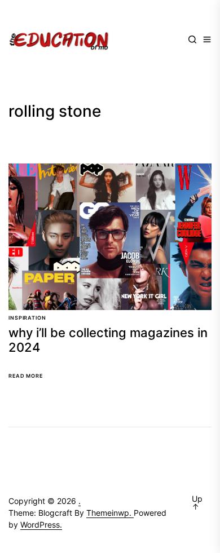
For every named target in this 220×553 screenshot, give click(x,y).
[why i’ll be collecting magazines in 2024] (110, 236)
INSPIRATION (27, 317)
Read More (25, 376)
